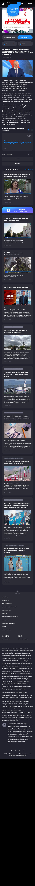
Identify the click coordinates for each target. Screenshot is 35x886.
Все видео (4, 613)
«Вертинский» (22, 683)
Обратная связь (6, 620)
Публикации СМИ (6, 629)
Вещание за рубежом (23, 639)
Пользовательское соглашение (10, 616)
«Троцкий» (10, 683)
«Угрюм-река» (25, 681)
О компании (5, 597)
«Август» (21, 679)
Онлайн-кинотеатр (6, 603)
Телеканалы (15, 720)
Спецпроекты (5, 600)
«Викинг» (4, 683)
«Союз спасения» (17, 681)
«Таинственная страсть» (8, 684)
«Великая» (15, 683)
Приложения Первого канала (9, 606)
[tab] (10, 37)
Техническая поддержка (8, 623)
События (4, 626)
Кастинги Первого (6, 610)
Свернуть (17, 593)
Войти (30, 3)
